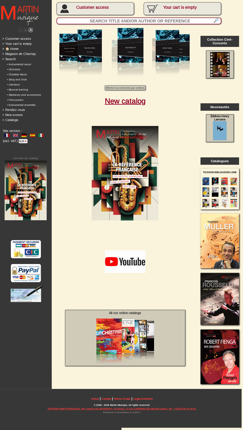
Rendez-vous (13, 110)
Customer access (92, 7)
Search (9, 59)
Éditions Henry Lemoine (220, 118)
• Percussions (15, 99)
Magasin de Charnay (19, 54)
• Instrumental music (19, 64)
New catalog (125, 101)
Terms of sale (122, 398)
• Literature (13, 84)
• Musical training (17, 89)
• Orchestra (13, 69)
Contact (106, 398)
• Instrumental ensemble (21, 105)
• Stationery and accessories (24, 94)
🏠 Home (10, 49)
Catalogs (10, 120)
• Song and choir (17, 79)
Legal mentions (143, 398)
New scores (12, 115)
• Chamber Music (17, 74)
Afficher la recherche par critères (125, 87)
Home (95, 398)
